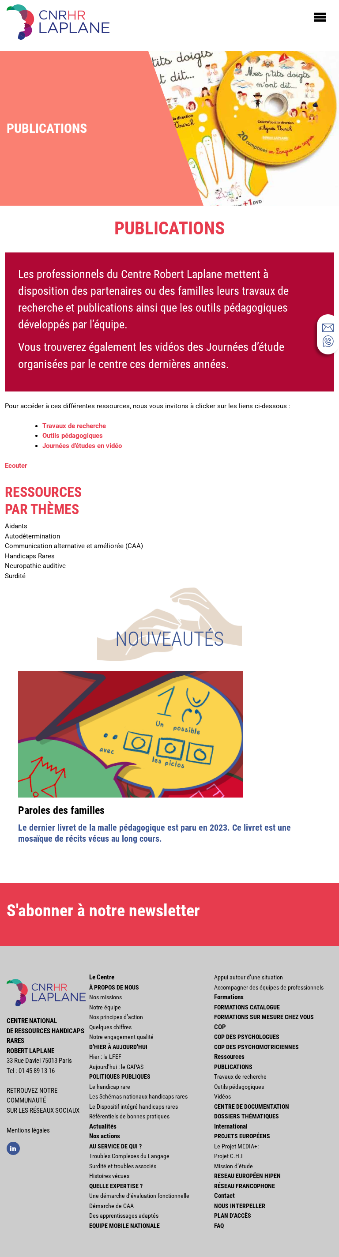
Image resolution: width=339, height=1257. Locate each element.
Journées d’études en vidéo (82, 446)
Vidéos (222, 1096)
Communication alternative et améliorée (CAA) (74, 546)
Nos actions (104, 1136)
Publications (233, 1066)
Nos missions (105, 997)
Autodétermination (32, 536)
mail (328, 327)
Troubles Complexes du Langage (129, 1155)
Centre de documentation (251, 1106)
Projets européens (242, 1136)
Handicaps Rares (30, 556)
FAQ (219, 1225)
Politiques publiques (120, 1076)
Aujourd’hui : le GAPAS (116, 1066)
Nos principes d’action (116, 1016)
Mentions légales (28, 1130)
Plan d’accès (232, 1215)
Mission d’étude (233, 1166)
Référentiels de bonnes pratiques (129, 1116)
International (231, 1126)
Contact (224, 1196)
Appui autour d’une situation (248, 977)
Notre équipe (105, 1007)
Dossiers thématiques (246, 1116)
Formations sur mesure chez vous (264, 1016)
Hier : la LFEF (105, 1056)
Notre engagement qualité (121, 1036)
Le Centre (101, 977)
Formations (229, 997)
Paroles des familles (61, 810)
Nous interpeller (239, 1205)
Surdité (15, 576)
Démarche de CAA (111, 1205)
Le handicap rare (109, 1086)
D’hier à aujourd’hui (118, 1046)
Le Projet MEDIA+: (236, 1146)
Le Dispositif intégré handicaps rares (133, 1106)
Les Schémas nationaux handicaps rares (138, 1096)
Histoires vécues (109, 1175)
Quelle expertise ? (116, 1185)
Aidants (16, 526)
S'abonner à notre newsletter (103, 910)
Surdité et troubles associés (122, 1166)
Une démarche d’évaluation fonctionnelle (139, 1195)
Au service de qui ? (115, 1146)
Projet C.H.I (228, 1155)
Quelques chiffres (110, 1027)
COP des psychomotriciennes (256, 1046)
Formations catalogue (247, 1007)
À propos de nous (114, 987)
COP (220, 1027)
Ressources (229, 1057)
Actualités (103, 1126)
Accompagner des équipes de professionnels (269, 987)
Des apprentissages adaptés (123, 1215)
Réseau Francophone (244, 1185)
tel (328, 341)
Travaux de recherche (74, 426)
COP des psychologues (246, 1036)
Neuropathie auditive (35, 566)
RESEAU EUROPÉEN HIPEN (247, 1175)
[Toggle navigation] (320, 16)
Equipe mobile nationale (124, 1225)
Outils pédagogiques (72, 436)
